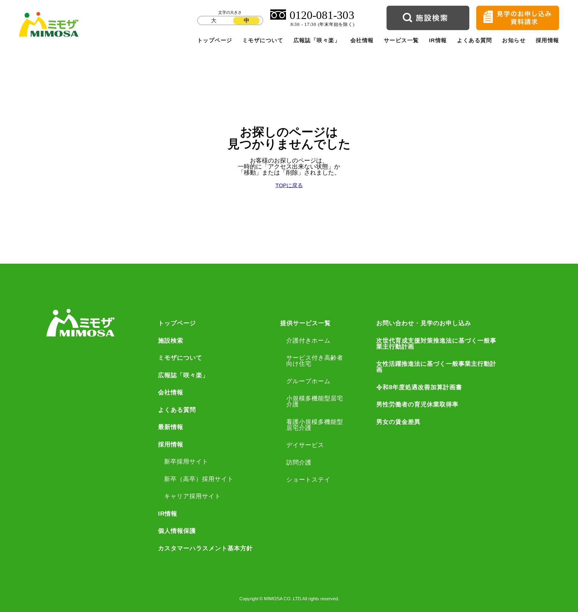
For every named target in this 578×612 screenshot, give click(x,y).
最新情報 (170, 427)
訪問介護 (299, 462)
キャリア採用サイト (192, 496)
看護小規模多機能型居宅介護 (314, 425)
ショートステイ (308, 480)
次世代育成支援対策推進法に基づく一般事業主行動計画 (436, 343)
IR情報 (438, 40)
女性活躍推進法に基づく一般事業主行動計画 (436, 367)
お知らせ (514, 40)
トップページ (214, 40)
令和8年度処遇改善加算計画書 (419, 387)
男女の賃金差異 (398, 422)
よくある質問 (474, 40)
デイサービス (305, 445)
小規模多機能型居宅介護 (314, 401)
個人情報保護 (177, 531)
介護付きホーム (308, 340)
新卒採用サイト (186, 461)
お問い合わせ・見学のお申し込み (423, 323)
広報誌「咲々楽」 (317, 40)
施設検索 (170, 340)
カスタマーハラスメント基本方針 (205, 548)
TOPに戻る (289, 185)
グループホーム (308, 381)
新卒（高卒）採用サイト (199, 479)
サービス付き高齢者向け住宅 (314, 361)
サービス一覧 (401, 40)
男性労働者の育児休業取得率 (417, 404)
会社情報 (362, 40)
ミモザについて (262, 40)
